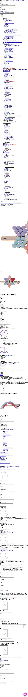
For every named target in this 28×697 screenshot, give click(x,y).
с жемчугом (7, 92)
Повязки (7, 63)
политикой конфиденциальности (13, 594)
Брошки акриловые (9, 109)
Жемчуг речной (8, 165)
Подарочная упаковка (10, 117)
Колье (6, 74)
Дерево (6, 164)
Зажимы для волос (9, 57)
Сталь (6, 140)
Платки (7, 146)
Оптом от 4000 (3, 520)
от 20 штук (19, 42)
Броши (6, 24)
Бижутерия (5, 446)
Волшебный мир (9, 187)
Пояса (6, 148)
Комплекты (7, 129)
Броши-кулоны (8, 107)
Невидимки (7, 55)
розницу (11, 429)
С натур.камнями (9, 86)
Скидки (4, 436)
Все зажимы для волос (5, 327)
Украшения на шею (9, 23)
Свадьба (4, 42)
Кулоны (7, 83)
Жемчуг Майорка (9, 136)
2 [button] (3, 388)
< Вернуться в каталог (5, 205)
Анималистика (8, 180)
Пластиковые (8, 50)
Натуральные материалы (10, 194)
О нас (4, 432)
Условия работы (6, 433)
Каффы (6, 90)
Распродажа (5, 450)
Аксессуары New (9, 38)
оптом (6, 429)
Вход (2, 1)
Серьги (6, 21)
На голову (7, 58)
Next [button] (2, 373)
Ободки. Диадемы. (9, 37)
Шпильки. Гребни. (9, 36)
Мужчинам (7, 192)
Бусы (6, 76)
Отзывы (4, 437)
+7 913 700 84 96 (20, 0)
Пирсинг (7, 111)
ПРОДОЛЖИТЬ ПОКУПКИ (6, 532)
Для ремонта (8, 119)
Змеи (6, 182)
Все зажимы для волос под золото (7, 328)
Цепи (6, 188)
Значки (6, 108)
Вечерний (7, 176)
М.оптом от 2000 (3, 521)
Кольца (6, 26)
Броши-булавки (8, 105)
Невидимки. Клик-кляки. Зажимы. (13, 34)
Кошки (6, 181)
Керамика (7, 142)
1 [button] (3, 387)
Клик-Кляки (8, 56)
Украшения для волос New (11, 30)
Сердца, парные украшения (11, 190)
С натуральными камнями (11, 96)
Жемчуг (7, 195)
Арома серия (8, 196)
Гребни (6, 62)
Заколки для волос (9, 51)
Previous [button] (3, 366)
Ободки (7, 59)
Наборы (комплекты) (10, 77)
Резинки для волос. (9, 31)
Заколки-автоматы (9, 33)
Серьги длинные (9, 88)
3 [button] (3, 390)
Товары (4, 442)
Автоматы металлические (11, 52)
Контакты (5, 439)
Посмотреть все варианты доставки (8, 363)
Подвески (7, 126)
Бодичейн (7, 82)
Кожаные (7, 98)
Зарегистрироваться (4, 621)
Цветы (6, 184)
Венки (6, 64)
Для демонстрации (9, 118)
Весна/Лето (7, 186)
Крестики (7, 198)
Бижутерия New (8, 20)
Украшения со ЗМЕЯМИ (20, 69)
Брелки (6, 150)
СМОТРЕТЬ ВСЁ (6, 19)
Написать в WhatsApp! (5, 468)
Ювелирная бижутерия (8, 447)
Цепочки (7, 78)
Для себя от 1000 (3, 523)
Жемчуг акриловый (9, 167)
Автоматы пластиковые (10, 54)
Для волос (5, 445)
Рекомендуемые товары (5, 324)
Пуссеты (7, 89)
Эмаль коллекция (9, 189)
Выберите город (13, 0)
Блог (4, 438)
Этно (6, 177)
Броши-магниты (8, 106)
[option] (14, 238)
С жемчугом (8, 84)
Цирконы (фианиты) (9, 134)
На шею (7, 73)
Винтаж (7, 179)
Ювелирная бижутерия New (11, 29)
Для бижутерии (8, 114)
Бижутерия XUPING (9, 139)
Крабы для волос (9, 48)
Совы (6, 183)
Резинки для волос (9, 44)
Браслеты (7, 25)
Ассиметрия (8, 94)
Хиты (8, 40)
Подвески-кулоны (9, 75)
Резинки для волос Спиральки (12, 45)
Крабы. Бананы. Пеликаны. (11, 32)
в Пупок (7, 112)
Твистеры (7, 46)
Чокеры (7, 80)
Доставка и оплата (7, 435)
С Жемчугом (9, 42)
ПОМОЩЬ (5, 431)
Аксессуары (5, 449)
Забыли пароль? (3, 618)
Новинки (5, 40)
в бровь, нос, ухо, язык (10, 113)
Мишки (7, 193)
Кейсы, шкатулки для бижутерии (12, 115)
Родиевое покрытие (9, 138)
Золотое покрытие (9, 137)
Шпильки (7, 65)
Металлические (8, 49)
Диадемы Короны (9, 61)
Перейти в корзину (4, 660)
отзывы (1, 375)
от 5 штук (14, 42)
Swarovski (7, 133)
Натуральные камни (9, 163)
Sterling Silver (8, 170)
